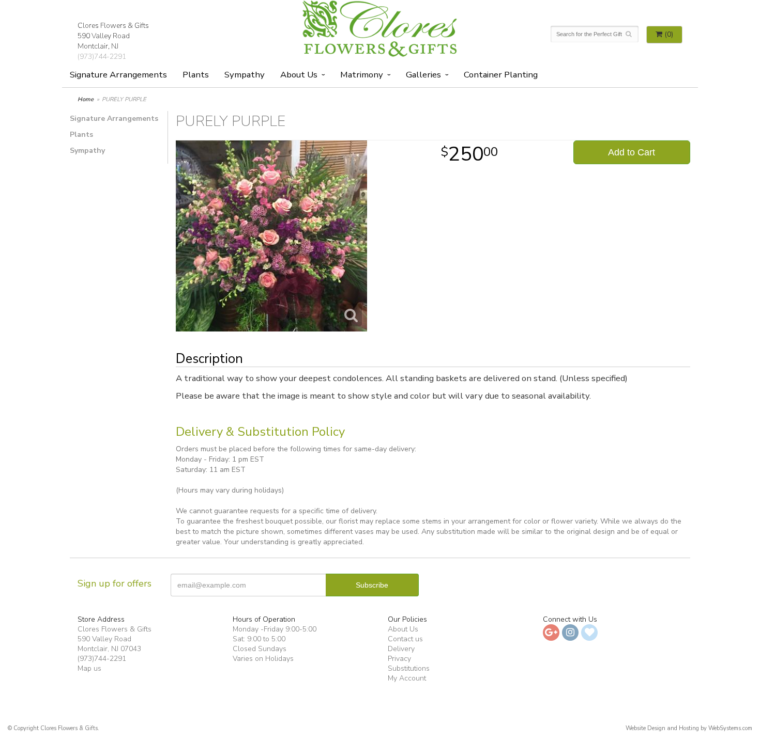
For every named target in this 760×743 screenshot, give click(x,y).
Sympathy (244, 75)
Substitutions (409, 668)
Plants (196, 75)
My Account (407, 678)
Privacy (399, 658)
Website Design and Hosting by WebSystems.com (689, 728)
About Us (403, 629)
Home (86, 99)
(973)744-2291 (102, 56)
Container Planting (501, 75)
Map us (89, 668)
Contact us (405, 639)
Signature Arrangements (118, 75)
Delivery (401, 649)
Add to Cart (631, 152)
